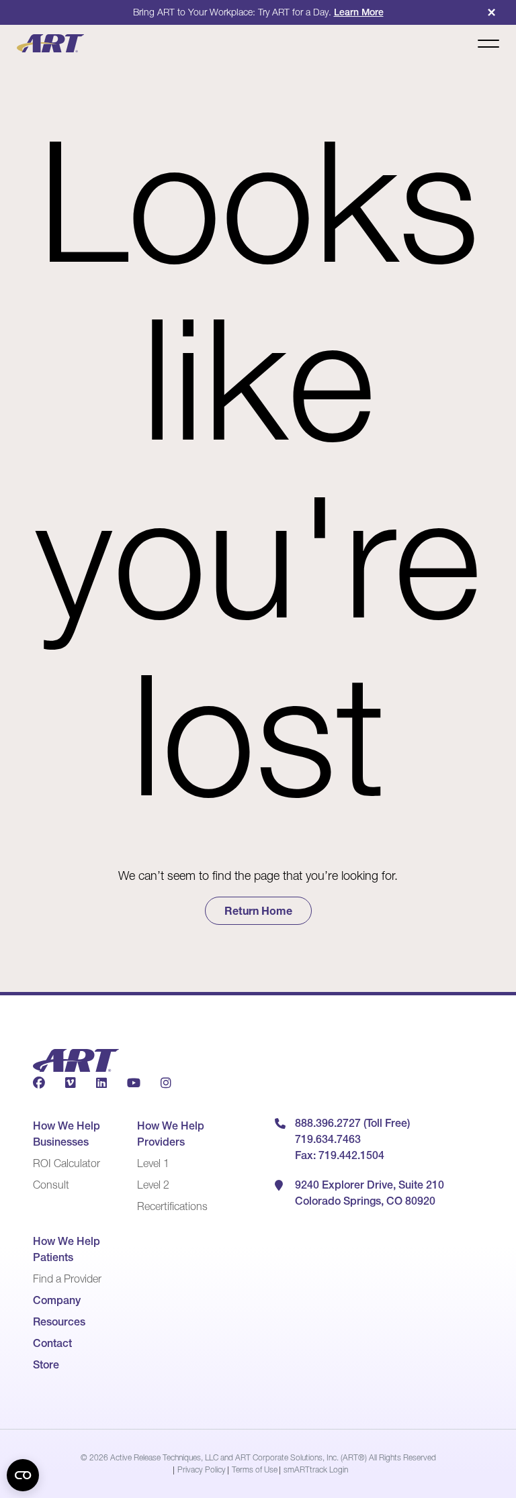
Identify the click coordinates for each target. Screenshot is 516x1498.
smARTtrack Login (316, 1469)
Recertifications (172, 1206)
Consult (51, 1184)
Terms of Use (254, 1469)
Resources (59, 1321)
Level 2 (153, 1184)
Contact (52, 1343)
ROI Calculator (66, 1163)
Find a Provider (67, 1278)
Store (46, 1364)
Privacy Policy (201, 1469)
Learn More (359, 12)
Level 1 (153, 1163)
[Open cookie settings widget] (23, 1475)
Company (57, 1300)
